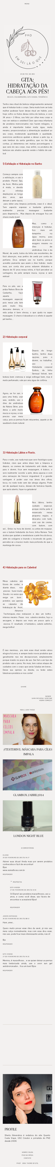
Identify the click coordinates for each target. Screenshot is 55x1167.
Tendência (43, 97)
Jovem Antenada (10, 916)
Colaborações (20, 97)
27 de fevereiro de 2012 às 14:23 (16, 956)
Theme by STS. (33, 1163)
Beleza (10, 97)
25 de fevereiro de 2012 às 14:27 (16, 858)
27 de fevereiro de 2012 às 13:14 (23, 890)
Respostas (17, 882)
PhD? (19, 1163)
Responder (7, 874)
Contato (27, 1158)
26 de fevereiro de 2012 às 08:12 (16, 919)
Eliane (6, 855)
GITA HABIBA (15, 887)
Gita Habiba (32, 97)
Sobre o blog (27, 1152)
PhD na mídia (27, 1155)
